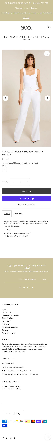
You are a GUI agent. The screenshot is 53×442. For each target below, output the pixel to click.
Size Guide (17, 213)
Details (7, 214)
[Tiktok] (32, 288)
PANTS (14, 37)
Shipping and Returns (10, 315)
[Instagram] (28, 288)
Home (6, 37)
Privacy (5, 330)
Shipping (16, 163)
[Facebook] (20, 288)
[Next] (47, 98)
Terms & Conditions (10, 327)
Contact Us (6, 312)
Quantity (5, 182)
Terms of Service (8, 333)
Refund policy (7, 318)
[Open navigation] (7, 27)
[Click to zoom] (47, 53)
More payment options (26, 204)
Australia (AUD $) (13, 414)
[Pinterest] (24, 288)
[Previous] (5, 98)
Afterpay (5, 324)
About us (5, 309)
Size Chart (6, 321)
